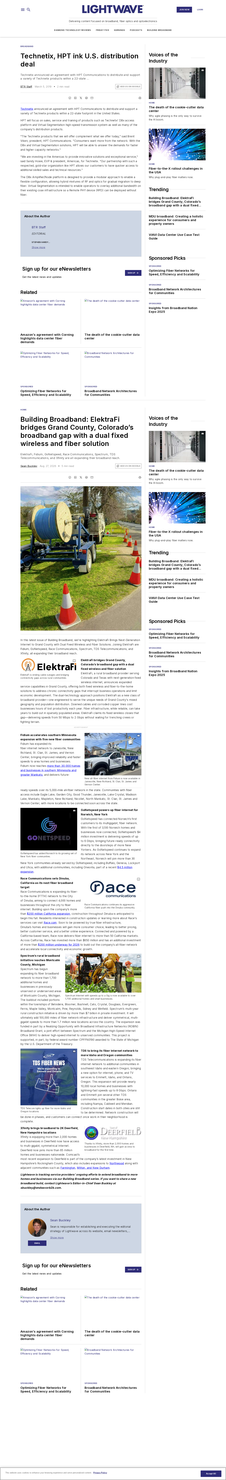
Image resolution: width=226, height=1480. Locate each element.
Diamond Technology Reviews (72, 30)
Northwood (116, 1163)
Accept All (211, 1473)
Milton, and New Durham (93, 1167)
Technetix (26, 108)
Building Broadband (159, 30)
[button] (22, 9)
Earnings (119, 30)
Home (152, 103)
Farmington (67, 1167)
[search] (28, 9)
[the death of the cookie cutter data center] (177, 83)
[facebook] (69, 97)
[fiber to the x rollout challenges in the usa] (177, 144)
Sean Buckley (28, 466)
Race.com (50, 922)
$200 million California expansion (48, 913)
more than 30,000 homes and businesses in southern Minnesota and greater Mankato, (50, 770)
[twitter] (80, 97)
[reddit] (86, 97)
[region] (113, 1473)
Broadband (26, 46)
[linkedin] (75, 97)
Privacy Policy (100, 1473)
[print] (139, 97)
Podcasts (136, 30)
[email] (91, 97)
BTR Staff (26, 86)
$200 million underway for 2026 (58, 944)
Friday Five (102, 30)
